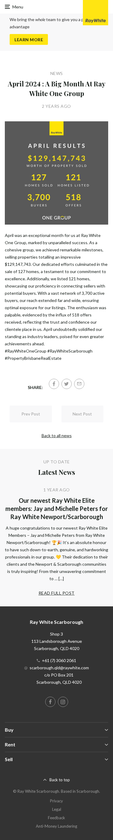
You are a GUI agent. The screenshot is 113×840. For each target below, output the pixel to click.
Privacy (56, 800)
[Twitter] (66, 384)
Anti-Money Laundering (56, 826)
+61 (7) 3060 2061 (59, 660)
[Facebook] (54, 384)
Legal (56, 809)
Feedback (56, 817)
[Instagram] (63, 702)
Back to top (59, 779)
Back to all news (57, 435)
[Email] (79, 384)
